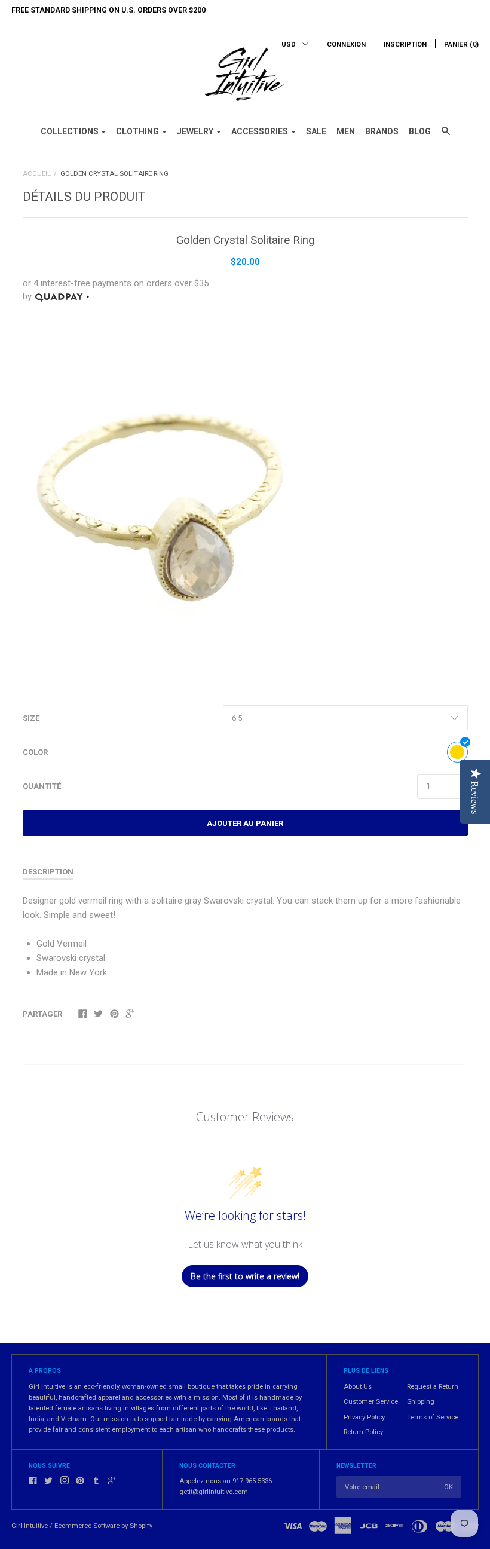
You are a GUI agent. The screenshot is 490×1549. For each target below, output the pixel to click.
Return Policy (363, 1432)
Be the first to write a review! (245, 1276)
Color (35, 752)
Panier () (461, 44)
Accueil (37, 173)
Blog (420, 131)
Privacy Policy (364, 1417)
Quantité (42, 786)
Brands (382, 131)
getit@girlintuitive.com (213, 1492)
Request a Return (432, 1387)
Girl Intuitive (29, 1526)
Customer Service (371, 1402)
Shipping (420, 1402)
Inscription (405, 44)
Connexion (346, 44)
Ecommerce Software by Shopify (103, 1526)
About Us (358, 1387)
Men (345, 131)
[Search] (446, 136)
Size (31, 718)
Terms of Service (432, 1417)
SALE (316, 131)
